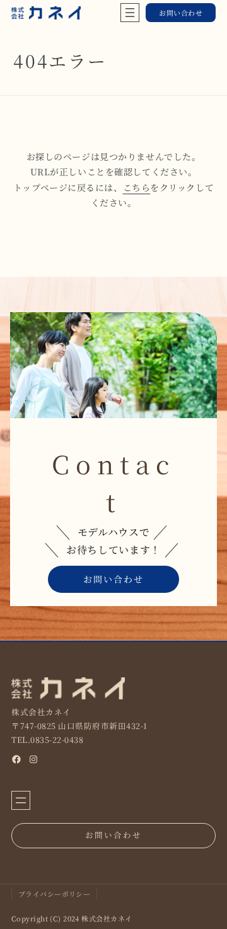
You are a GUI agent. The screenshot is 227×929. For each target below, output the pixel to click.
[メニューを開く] (129, 12)
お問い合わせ (180, 13)
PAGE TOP (209, 890)
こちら (137, 187)
